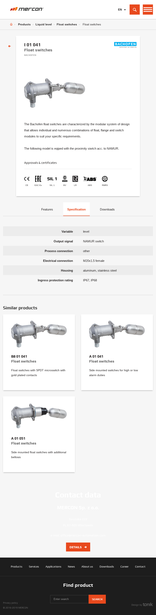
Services (34, 566)
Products (24, 24)
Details (75, 547)
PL (120, 15)
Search (97, 599)
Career (124, 566)
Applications (53, 566)
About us (87, 566)
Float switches (67, 24)
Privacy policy (10, 603)
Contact (140, 566)
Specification (76, 209)
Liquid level (44, 24)
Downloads (107, 209)
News (71, 566)
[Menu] (148, 9)
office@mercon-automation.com (83, 535)
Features (47, 209)
